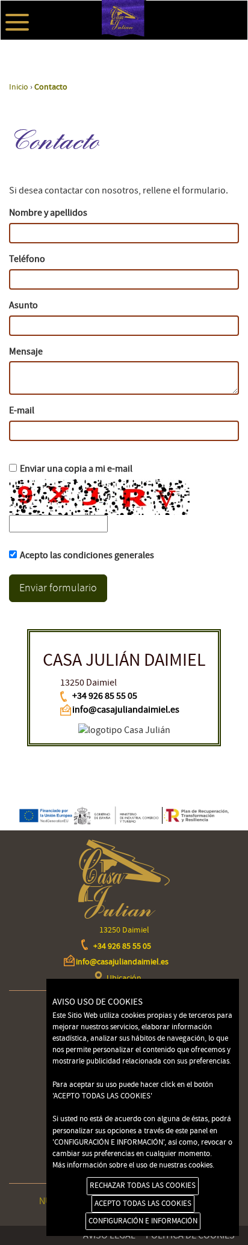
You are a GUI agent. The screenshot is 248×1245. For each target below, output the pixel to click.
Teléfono (27, 259)
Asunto (23, 305)
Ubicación (124, 978)
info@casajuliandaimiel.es (125, 710)
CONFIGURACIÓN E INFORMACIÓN (142, 1221)
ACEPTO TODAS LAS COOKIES (143, 1203)
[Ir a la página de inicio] (124, 879)
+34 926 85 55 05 (104, 696)
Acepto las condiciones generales (87, 555)
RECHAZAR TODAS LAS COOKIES (143, 1185)
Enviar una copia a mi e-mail (76, 469)
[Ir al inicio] (124, 59)
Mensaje (26, 351)
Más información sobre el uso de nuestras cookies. (133, 1165)
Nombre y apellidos (48, 213)
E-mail (21, 410)
